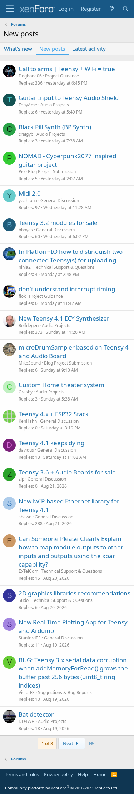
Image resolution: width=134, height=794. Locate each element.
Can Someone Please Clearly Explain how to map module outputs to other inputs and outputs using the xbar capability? (71, 551)
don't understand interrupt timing (67, 289)
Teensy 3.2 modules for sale (58, 222)
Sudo (24, 600)
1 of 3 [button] (47, 743)
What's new (18, 48)
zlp (21, 479)
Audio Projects (54, 105)
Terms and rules (22, 774)
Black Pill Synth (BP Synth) (55, 127)
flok (22, 296)
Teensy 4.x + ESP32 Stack (54, 414)
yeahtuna (28, 200)
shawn (25, 517)
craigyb (26, 134)
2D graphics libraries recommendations (74, 593)
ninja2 (25, 267)
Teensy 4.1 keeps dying (51, 443)
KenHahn (28, 421)
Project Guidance (62, 76)
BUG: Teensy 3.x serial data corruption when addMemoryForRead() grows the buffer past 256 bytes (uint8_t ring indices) (73, 672)
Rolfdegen (29, 325)
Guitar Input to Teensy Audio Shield (69, 98)
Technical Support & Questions (64, 267)
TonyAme (28, 105)
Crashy (26, 392)
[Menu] (9, 9)
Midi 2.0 (30, 193)
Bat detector (36, 714)
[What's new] (111, 8)
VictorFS (27, 692)
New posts (52, 48)
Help (83, 774)
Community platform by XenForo (61, 787)
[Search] (126, 8)
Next (68, 743)
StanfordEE (30, 638)
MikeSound (30, 363)
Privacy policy (58, 774)
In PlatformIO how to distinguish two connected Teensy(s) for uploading (71, 255)
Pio (22, 172)
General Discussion (59, 200)
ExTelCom (28, 571)
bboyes (26, 230)
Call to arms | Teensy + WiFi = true (67, 69)
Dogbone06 (30, 76)
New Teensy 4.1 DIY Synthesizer (64, 318)
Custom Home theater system (61, 385)
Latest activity (89, 48)
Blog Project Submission (52, 172)
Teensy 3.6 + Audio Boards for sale (67, 472)
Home (99, 774)
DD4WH (27, 721)
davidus (26, 450)
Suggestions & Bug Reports (65, 692)
